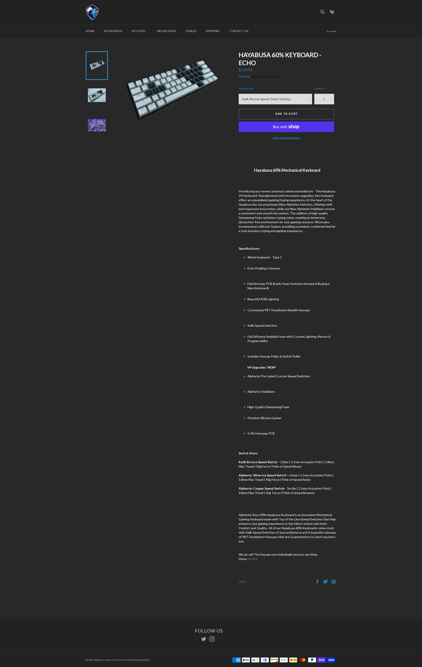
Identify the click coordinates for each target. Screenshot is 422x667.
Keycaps (139, 31)
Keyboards (113, 31)
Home (90, 31)
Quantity (320, 88)
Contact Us (239, 31)
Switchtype (246, 88)
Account (331, 31)
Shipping (213, 31)
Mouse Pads (166, 31)
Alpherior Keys (102, 659)
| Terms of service (122, 659)
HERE (251, 559)
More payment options (286, 137)
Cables (191, 31)
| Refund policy (141, 659)
